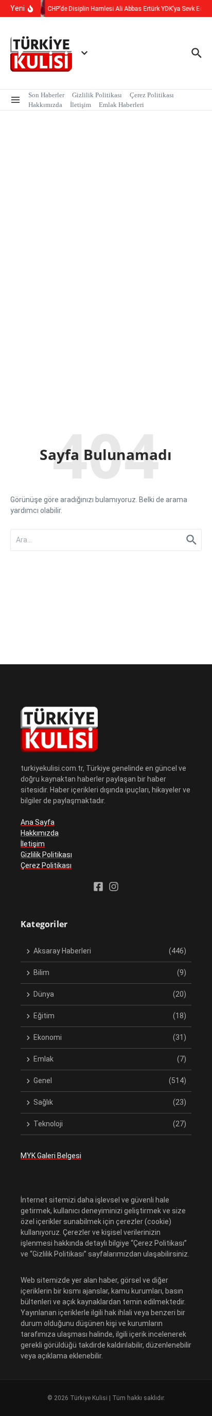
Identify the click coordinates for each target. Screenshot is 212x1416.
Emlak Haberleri (121, 105)
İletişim (80, 105)
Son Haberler (46, 95)
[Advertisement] (106, 222)
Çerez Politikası (152, 95)
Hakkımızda (45, 105)
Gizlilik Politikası (97, 95)
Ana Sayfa (38, 822)
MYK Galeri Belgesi (51, 1156)
